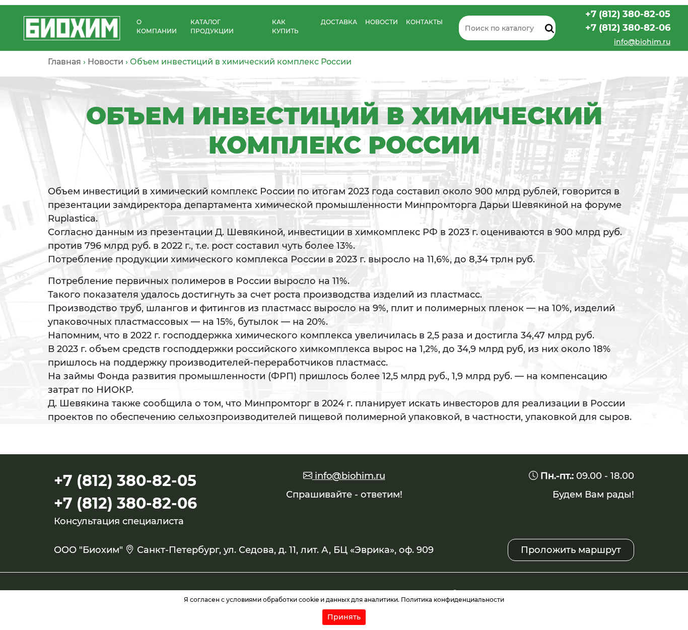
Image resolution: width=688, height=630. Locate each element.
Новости (381, 22)
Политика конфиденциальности (452, 599)
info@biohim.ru (642, 41)
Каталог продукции (212, 26)
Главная (64, 61)
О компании (156, 26)
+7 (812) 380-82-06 (627, 27)
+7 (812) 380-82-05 (627, 14)
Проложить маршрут (571, 549)
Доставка (339, 22)
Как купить (285, 26)
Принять (344, 616)
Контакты (424, 22)
